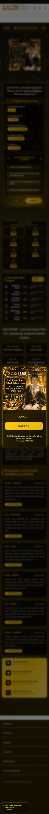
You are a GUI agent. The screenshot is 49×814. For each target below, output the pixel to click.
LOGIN (23, 416)
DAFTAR (23, 426)
